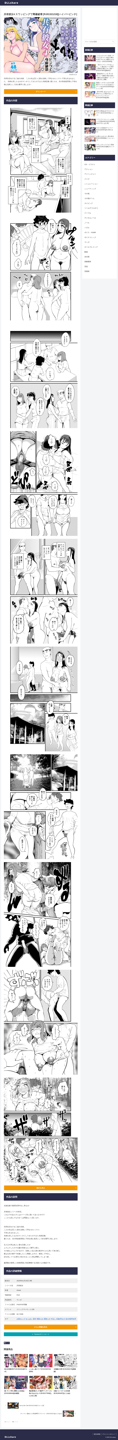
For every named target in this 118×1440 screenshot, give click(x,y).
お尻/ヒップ (21, 1319)
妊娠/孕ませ (60, 1319)
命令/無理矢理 (71, 1319)
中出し (53, 1319)
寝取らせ (47, 1319)
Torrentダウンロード (41, 1334)
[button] (113, 42)
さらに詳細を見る (40, 1327)
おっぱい (29, 1319)
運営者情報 (97, 1434)
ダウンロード (41, 91)
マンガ (7, 1343)
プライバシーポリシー (108, 1434)
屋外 (34, 1319)
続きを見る (41, 1188)
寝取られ (40, 1319)
